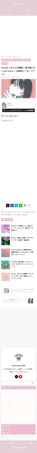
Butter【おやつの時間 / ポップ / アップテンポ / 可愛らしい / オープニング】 (22, 276)
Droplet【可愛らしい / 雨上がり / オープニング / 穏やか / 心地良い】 (22, 228)
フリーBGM (9, 10)
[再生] (4, 110)
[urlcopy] (29, 205)
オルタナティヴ (8, 412)
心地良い (19, 214)
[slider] (31, 110)
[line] (20, 205)
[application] (18, 110)
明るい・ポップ (8, 398)
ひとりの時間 (6, 214)
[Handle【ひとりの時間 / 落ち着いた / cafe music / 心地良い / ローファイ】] (16, 205)
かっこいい (7, 394)
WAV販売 (27, 14)
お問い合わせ (31, 443)
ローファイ (13, 214)
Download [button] (6, 120)
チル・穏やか (25, 212)
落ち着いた (25, 214)
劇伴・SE (6, 422)
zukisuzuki (9, 14)
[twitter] (7, 205)
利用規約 (27, 10)
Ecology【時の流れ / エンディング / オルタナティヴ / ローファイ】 (22, 264)
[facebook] (12, 205)
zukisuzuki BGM (18, 4)
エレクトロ (7, 415)
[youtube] (20, 376)
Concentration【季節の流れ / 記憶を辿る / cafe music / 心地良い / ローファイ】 (22, 252)
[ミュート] (28, 110)
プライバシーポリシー (21, 443)
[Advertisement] (18, 35)
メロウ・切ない (8, 419)
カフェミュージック (16, 212)
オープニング (7, 405)
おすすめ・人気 (7, 212)
